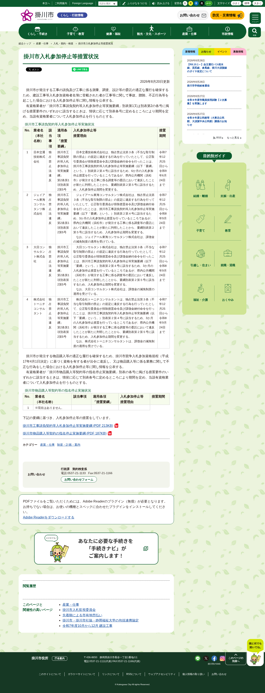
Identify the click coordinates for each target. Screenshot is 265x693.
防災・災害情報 (224, 15)
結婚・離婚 (200, 196)
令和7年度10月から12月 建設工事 (87, 625)
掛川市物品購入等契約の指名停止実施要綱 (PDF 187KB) (64, 433)
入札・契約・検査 (63, 43)
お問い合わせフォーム (78, 479)
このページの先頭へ (235, 660)
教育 (228, 230)
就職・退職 (228, 265)
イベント (222, 51)
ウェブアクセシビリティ (162, 674)
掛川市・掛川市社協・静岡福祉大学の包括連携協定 (101, 620)
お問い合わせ (190, 15)
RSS (219, 137)
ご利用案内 (61, 3)
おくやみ (228, 299)
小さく (236, 3)
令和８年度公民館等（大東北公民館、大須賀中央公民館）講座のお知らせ (207, 121)
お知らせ (206, 51)
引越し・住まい (200, 265)
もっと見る (233, 137)
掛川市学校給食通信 (198, 85)
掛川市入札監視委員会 (79, 610)
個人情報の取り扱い (193, 674)
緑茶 (208, 3)
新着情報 (190, 51)
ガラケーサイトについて (81, 674)
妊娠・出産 (228, 196)
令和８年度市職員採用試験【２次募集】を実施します (207, 101)
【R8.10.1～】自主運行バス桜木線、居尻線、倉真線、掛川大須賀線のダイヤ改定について (207, 68)
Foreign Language (82, 3)
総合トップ (25, 43)
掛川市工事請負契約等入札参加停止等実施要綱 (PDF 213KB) (68, 425)
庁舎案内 (60, 658)
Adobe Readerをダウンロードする (48, 517)
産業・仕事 (42, 43)
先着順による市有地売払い (82, 615)
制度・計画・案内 (68, 444)
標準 (247, 3)
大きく (257, 3)
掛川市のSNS (214, 664)
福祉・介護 (200, 299)
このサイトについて (50, 674)
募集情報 (238, 51)
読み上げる (163, 3)
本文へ (46, 3)
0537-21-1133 (76, 473)
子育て (200, 230)
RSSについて (133, 674)
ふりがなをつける (137, 3)
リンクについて (110, 674)
